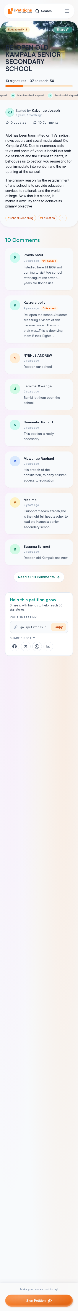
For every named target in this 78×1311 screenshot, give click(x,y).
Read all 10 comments (39, 577)
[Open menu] (67, 11)
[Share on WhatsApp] (37, 646)
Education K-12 (17, 29)
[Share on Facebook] (14, 646)
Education (47, 218)
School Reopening (21, 218)
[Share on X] (26, 646)
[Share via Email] (48, 646)
